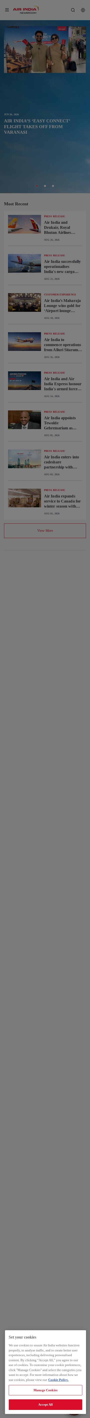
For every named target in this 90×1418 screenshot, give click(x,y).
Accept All (45, 1404)
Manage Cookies (46, 1390)
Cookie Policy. (58, 1380)
